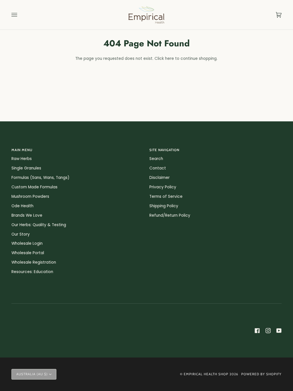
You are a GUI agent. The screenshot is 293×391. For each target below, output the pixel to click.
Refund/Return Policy (169, 215)
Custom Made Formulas (34, 187)
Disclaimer (159, 177)
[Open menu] (20, 14)
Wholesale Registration (33, 262)
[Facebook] (257, 330)
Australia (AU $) (32, 374)
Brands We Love (26, 215)
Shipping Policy (163, 206)
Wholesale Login (27, 243)
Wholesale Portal (27, 253)
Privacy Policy (162, 187)
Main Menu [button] (21, 150)
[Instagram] (268, 330)
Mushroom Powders (30, 196)
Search (156, 158)
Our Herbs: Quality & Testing (38, 225)
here (169, 58)
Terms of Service (166, 196)
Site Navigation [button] (164, 150)
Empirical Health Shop (206, 374)
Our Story (20, 234)
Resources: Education (32, 272)
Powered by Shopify (261, 374)
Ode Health (22, 206)
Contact (157, 168)
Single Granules (26, 168)
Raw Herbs (21, 158)
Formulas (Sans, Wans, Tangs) (40, 177)
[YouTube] (279, 330)
